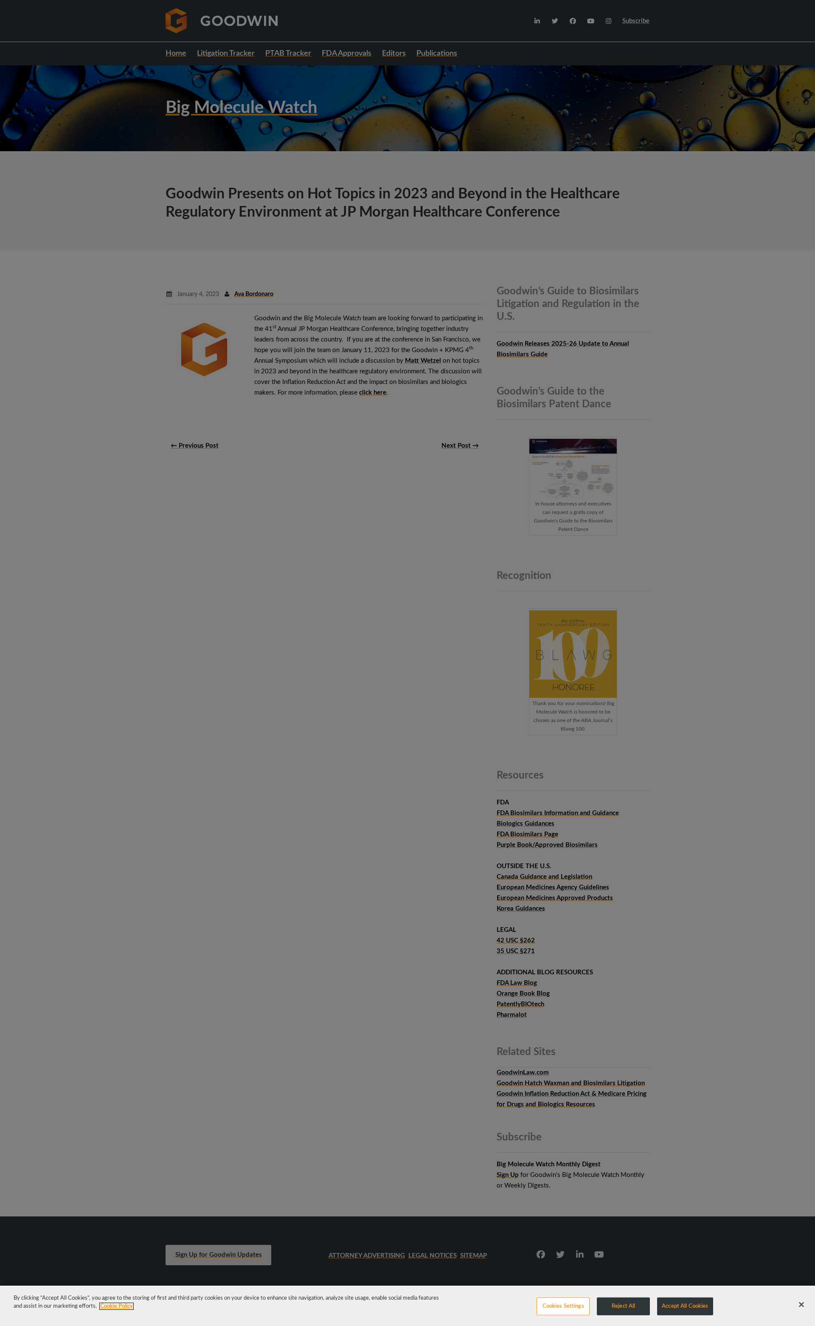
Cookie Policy (116, 1306)
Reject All (623, 1306)
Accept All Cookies (685, 1306)
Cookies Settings (563, 1306)
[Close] (801, 1304)
